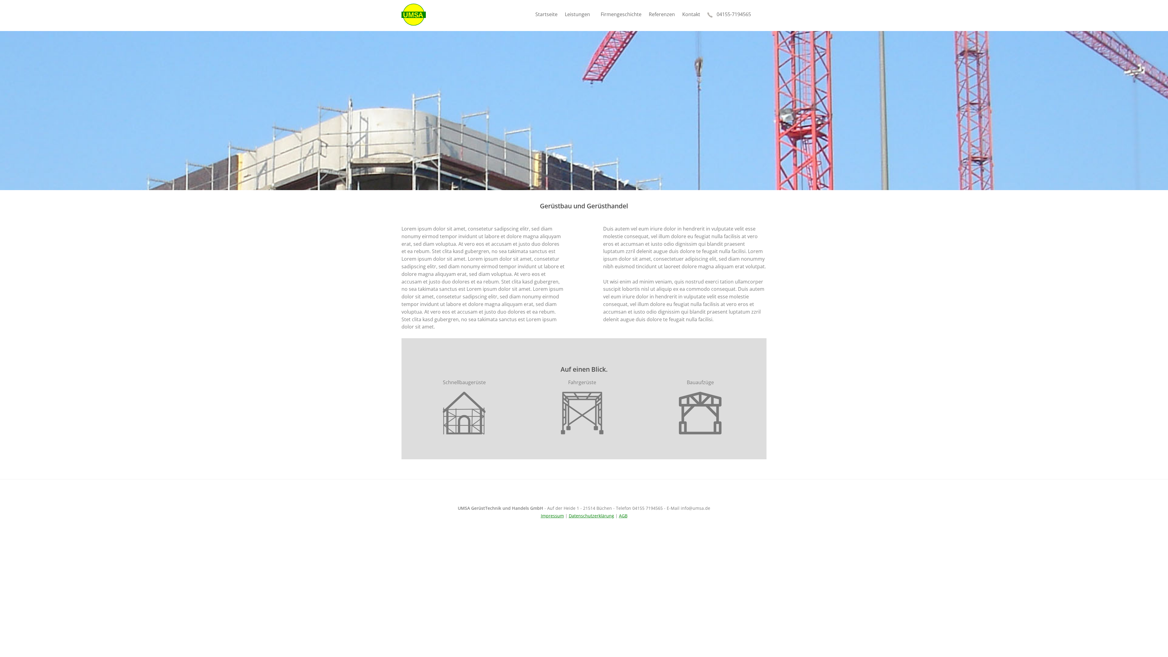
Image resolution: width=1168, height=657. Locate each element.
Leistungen (577, 14)
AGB (623, 516)
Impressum (552, 516)
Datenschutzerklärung (591, 516)
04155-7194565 (734, 14)
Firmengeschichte (621, 14)
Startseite (546, 14)
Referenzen (662, 14)
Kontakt (691, 14)
